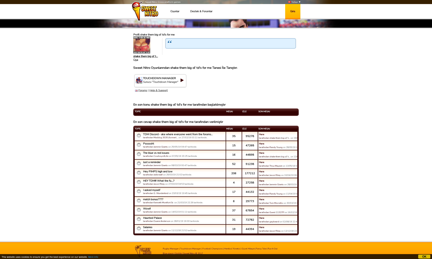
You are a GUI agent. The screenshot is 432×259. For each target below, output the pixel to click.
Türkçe (294, 2)
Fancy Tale (261, 248)
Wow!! (147, 208)
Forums (142, 90)
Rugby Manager (171, 248)
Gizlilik (178, 253)
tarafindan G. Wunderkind (155, 193)
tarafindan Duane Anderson (156, 221)
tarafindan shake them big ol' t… (274, 138)
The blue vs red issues (156, 153)
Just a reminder (152, 162)
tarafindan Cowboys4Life (155, 156)
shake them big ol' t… (145, 56)
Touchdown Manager (190, 248)
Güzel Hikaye (248, 248)
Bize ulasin (168, 253)
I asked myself (151, 190)
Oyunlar (174, 11)
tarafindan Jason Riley (270, 175)
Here (261, 134)
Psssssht (148, 143)
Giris (292, 11)
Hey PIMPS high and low (157, 171)
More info (93, 256)
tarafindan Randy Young (270, 147)
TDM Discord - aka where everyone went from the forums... (178, 134)
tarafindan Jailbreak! (153, 174)
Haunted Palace (152, 218)
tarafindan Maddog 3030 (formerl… (160, 137)
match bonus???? (153, 199)
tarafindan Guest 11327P (271, 212)
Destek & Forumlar (201, 11)
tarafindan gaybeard (269, 221)
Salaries (147, 227)
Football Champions (212, 248)
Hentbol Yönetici (232, 248)
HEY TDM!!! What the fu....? (158, 181)
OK (424, 256)
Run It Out (272, 248)
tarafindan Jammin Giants (155, 146)
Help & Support (158, 90)
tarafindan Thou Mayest (270, 165)
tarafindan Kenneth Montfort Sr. (158, 202)
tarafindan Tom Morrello (271, 203)
